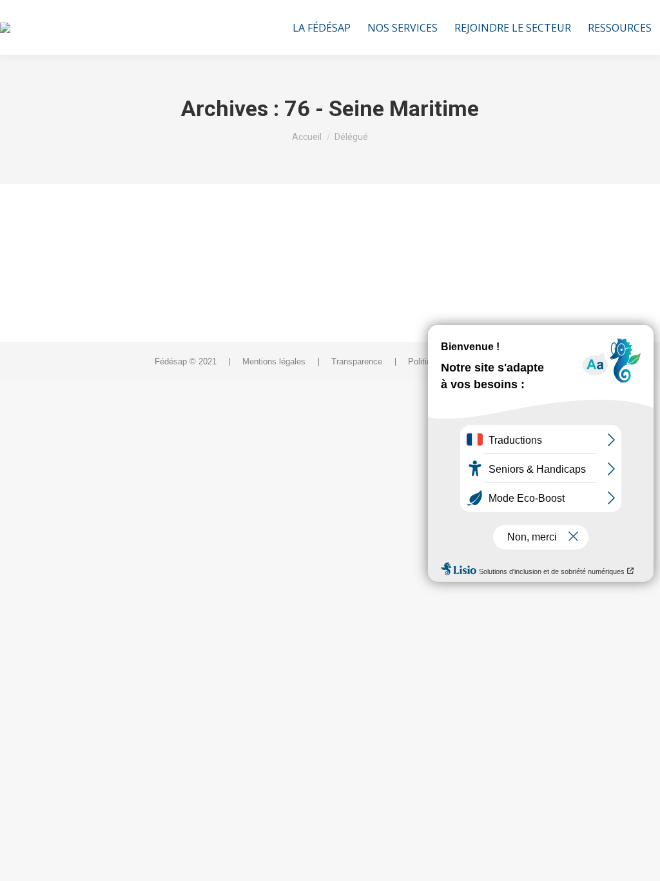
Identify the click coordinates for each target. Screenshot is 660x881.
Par (68, 275)
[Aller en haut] (641, 862)
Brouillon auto (89, 251)
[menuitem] (321, 27)
